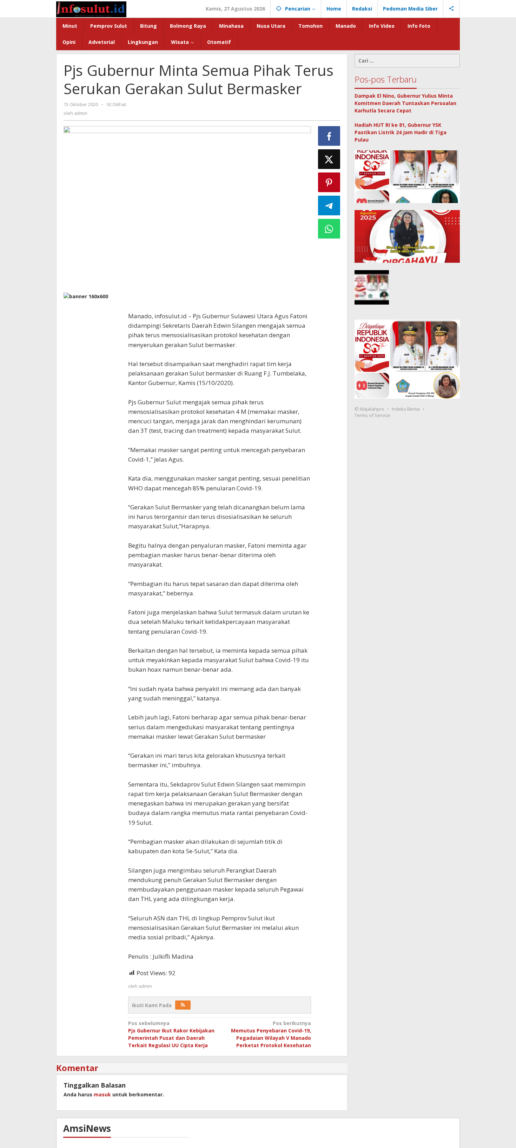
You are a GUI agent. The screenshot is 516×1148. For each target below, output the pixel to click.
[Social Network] (451, 9)
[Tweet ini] (329, 159)
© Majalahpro (369, 409)
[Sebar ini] (329, 136)
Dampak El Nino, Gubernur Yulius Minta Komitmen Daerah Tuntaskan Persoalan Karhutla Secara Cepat (405, 103)
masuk (102, 1094)
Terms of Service (372, 415)
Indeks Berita (406, 409)
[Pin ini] (329, 182)
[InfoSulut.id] (91, 8)
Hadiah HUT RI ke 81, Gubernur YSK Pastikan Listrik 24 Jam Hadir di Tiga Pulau (400, 132)
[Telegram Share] (329, 205)
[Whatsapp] (329, 229)
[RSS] (183, 1005)
